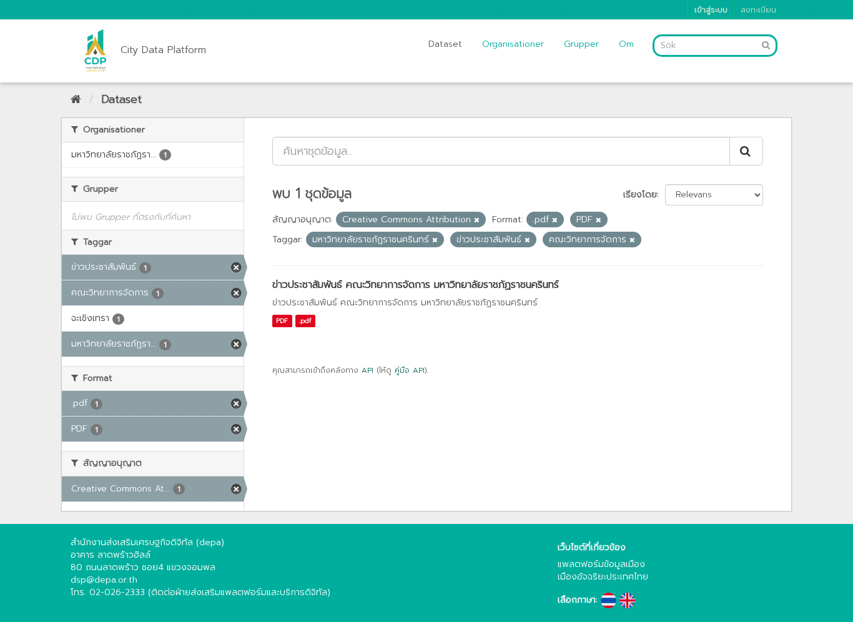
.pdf (305, 320)
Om (626, 44)
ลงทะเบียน (758, 10)
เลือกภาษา (577, 600)
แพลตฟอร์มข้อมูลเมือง (601, 564)
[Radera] (477, 220)
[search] (746, 151)
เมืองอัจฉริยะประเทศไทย (603, 576)
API (367, 370)
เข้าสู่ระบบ (710, 10)
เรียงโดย (640, 194)
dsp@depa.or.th (104, 579)
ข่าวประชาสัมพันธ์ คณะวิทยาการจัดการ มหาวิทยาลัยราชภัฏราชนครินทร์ (415, 284)
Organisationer (513, 44)
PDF (282, 320)
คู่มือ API (410, 370)
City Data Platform (163, 49)
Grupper (581, 44)
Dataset (445, 44)
